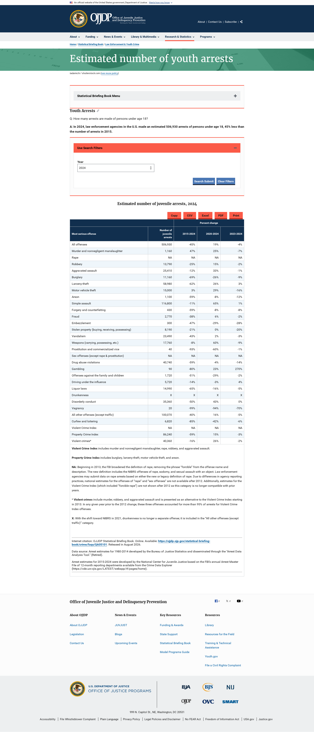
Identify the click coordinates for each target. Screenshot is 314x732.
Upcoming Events (126, 643)
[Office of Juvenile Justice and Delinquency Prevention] (186, 705)
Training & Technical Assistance (218, 645)
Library (209, 625)
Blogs (118, 634)
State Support (169, 634)
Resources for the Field (219, 634)
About (201, 21)
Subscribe (231, 21)
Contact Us (215, 21)
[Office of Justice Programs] (79, 19)
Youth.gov (211, 656)
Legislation (77, 634)
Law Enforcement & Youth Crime (122, 44)
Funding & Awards (171, 625)
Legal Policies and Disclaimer (162, 719)
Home (73, 44)
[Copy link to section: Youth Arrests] (97, 110)
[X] (230, 604)
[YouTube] (241, 604)
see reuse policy (109, 73)
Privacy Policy (131, 719)
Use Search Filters (89, 148)
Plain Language (109, 719)
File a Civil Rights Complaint (223, 665)
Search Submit (204, 181)
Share (244, 24)
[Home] (117, 18)
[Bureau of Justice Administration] (186, 690)
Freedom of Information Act (222, 719)
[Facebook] (219, 604)
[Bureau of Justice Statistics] (208, 692)
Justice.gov (266, 719)
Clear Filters (226, 181)
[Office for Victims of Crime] (208, 704)
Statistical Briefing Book (90, 44)
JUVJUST (121, 625)
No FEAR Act (193, 719)
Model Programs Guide (174, 652)
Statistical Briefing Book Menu (98, 96)
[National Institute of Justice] (230, 690)
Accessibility (47, 719)
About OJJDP (78, 625)
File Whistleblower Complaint (78, 719)
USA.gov (249, 719)
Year (80, 162)
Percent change (209, 222)
